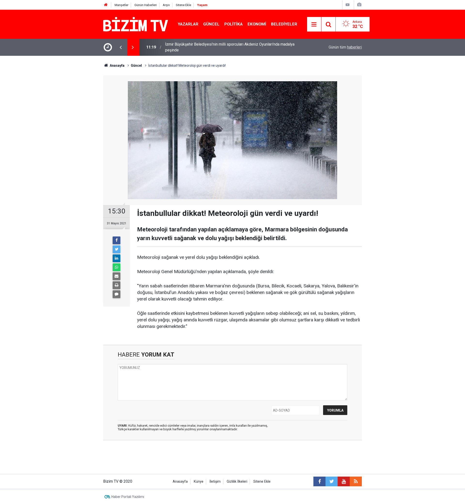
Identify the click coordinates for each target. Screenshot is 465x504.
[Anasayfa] (105, 5)
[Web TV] (347, 4)
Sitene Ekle (183, 5)
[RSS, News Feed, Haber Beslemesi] (356, 481)
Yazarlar (188, 24)
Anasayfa (180, 482)
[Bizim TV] (135, 24)
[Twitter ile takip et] (332, 481)
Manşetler (121, 5)
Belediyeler (284, 24)
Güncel (211, 24)
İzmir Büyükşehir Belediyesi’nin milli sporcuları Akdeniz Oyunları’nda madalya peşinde (229, 47)
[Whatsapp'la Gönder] (116, 267)
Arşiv (166, 5)
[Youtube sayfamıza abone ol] (344, 481)
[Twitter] (116, 249)
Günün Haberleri (145, 5)
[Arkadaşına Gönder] (116, 276)
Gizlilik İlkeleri (237, 482)
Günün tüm (345, 47)
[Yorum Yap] (116, 294)
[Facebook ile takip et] (319, 481)
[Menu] (314, 24)
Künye (198, 482)
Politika (233, 24)
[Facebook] (116, 240)
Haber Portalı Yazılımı (127, 497)
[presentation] (121, 47)
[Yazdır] (116, 285)
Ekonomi (257, 24)
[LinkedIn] (116, 258)
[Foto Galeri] (359, 4)
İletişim (215, 482)
